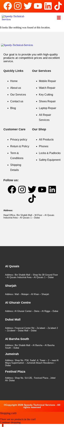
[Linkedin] (48, 6)
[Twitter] (28, 6)
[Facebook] (7, 6)
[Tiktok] (58, 6)
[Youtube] (38, 6)
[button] (58, 18)
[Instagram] (17, 6)
